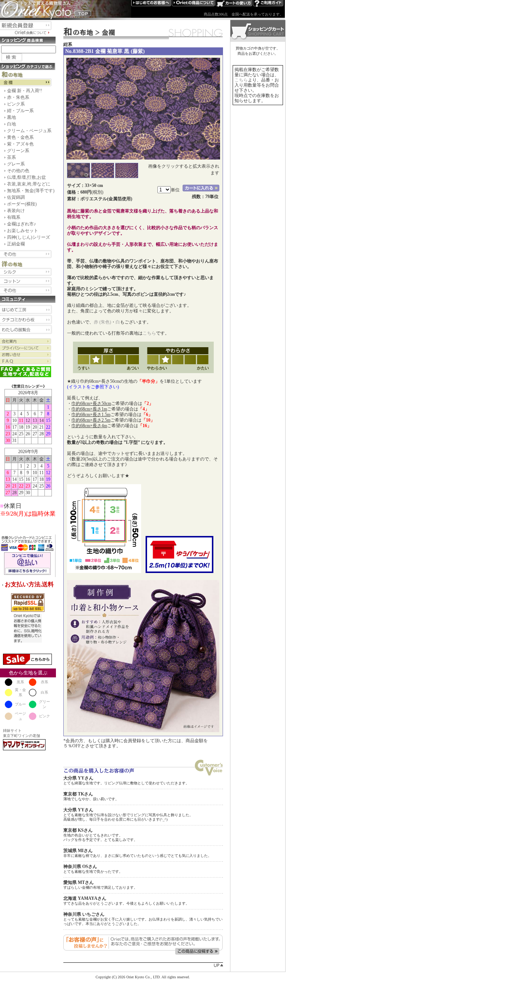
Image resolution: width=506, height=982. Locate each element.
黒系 (20, 682)
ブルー (20, 704)
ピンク (44, 716)
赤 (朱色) (102, 322)
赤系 (44, 682)
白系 (44, 692)
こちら (149, 333)
